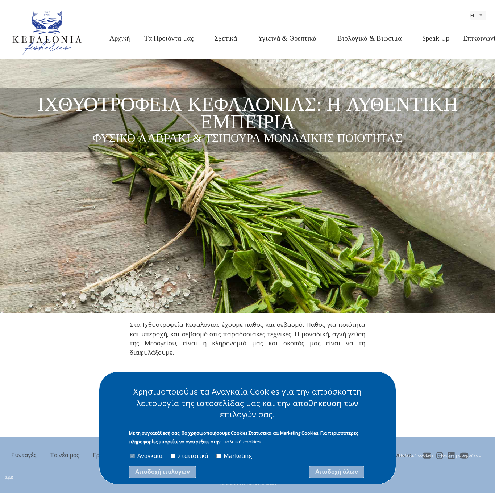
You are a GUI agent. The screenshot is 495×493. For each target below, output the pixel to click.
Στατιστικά (193, 456)
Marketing (238, 456)
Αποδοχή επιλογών (162, 472)
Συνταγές (24, 455)
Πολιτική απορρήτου (460, 455)
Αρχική (119, 38)
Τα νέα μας (64, 455)
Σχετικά (226, 38)
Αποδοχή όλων (336, 472)
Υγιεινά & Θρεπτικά (287, 38)
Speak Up (435, 38)
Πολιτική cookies (416, 455)
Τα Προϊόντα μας (169, 38)
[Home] (47, 32)
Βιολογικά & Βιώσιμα (369, 38)
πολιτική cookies (242, 441)
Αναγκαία (149, 456)
